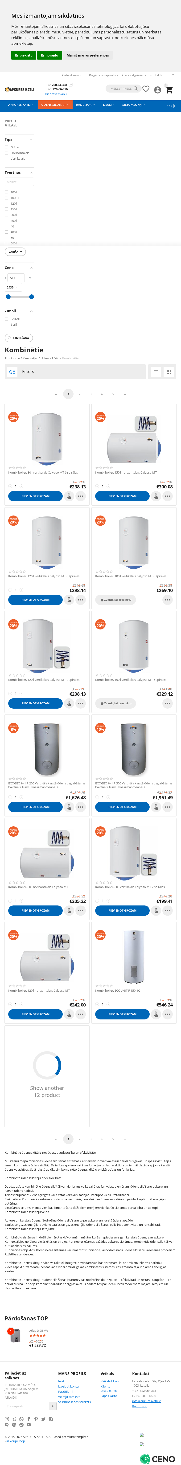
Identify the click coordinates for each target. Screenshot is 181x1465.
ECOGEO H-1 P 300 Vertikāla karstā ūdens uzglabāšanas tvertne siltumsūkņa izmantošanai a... (134, 785)
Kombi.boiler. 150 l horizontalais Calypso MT (126, 473)
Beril (14, 325)
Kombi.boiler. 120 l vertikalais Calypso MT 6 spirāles (43, 576)
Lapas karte (109, 1396)
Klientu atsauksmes (109, 1388)
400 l (14, 232)
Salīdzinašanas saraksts (74, 1402)
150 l (14, 209)
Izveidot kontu (68, 1386)
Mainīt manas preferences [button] (88, 55)
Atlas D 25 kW (38, 1330)
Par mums (139, 1406)
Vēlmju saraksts (69, 1397)
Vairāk (16, 252)
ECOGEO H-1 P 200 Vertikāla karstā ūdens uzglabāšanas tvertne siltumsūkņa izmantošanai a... (47, 785)
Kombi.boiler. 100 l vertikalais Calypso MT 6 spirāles (130, 576)
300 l (14, 221)
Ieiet (61, 1381)
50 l (13, 238)
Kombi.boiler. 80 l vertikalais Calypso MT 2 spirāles (130, 887)
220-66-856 (56, 89)
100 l (14, 192)
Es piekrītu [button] (24, 55)
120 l (14, 204)
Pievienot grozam (35, 496)
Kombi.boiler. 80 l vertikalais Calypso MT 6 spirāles (43, 473)
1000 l (15, 198)
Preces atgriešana (134, 75)
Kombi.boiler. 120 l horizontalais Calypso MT (39, 991)
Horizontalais (20, 153)
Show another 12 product (47, 1091)
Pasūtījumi (65, 1391)
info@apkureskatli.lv (146, 1401)
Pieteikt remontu (74, 75)
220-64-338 (56, 84)
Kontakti (156, 75)
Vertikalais (18, 159)
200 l (14, 215)
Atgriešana (20, 338)
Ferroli (15, 319)
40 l (13, 226)
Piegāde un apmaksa (103, 75)
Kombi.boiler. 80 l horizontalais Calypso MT (38, 887)
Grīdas (15, 147)
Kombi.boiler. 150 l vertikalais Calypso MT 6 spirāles (130, 680)
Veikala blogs (110, 1381)
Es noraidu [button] (49, 55)
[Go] (52, 1406)
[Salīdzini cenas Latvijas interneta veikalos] (154, 1447)
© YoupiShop (15, 1441)
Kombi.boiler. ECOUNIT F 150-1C (117, 991)
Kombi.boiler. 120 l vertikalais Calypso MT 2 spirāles (43, 680)
